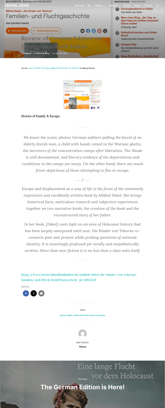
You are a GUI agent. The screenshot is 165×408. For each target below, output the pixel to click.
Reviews (113, 5)
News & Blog (43, 53)
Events (127, 5)
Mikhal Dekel (17, 5)
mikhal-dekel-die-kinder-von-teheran (89, 315)
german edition (66, 315)
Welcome (79, 5)
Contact (148, 5)
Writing (98, 5)
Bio (89, 5)
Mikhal (27, 53)
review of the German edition (54, 68)
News (137, 5)
